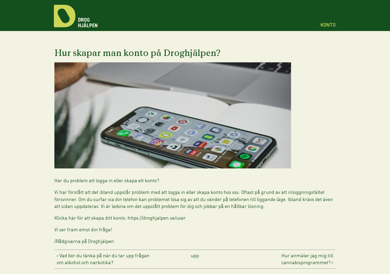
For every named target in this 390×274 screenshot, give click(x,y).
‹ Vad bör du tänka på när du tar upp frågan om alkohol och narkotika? (103, 259)
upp (195, 255)
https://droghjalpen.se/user (157, 218)
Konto (328, 25)
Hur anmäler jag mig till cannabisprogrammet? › (307, 259)
